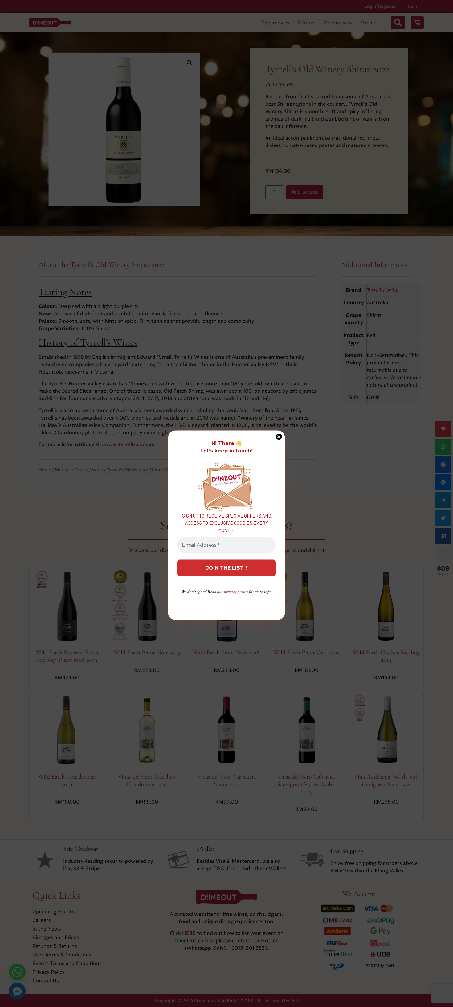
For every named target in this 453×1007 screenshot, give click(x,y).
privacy (236, 591)
